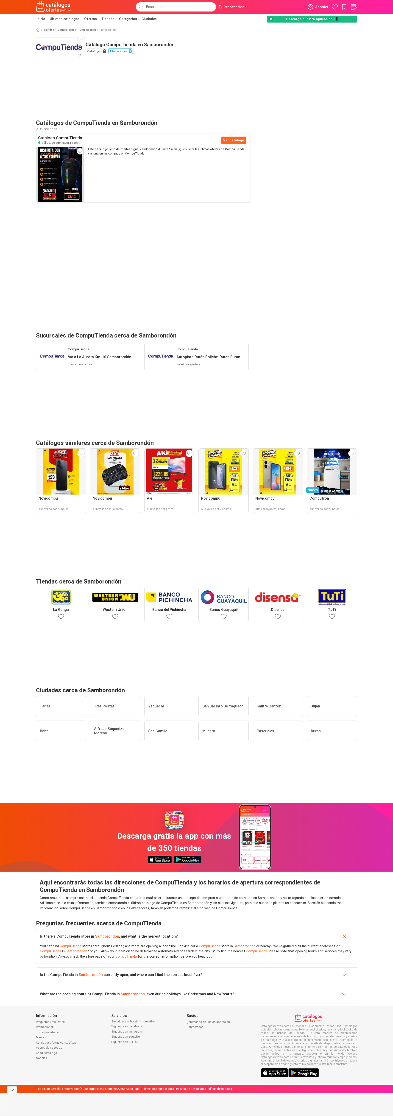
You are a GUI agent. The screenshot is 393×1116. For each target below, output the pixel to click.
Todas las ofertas (48, 1032)
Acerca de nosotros (49, 1047)
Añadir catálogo (46, 1053)
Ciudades (149, 19)
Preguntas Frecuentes (50, 1022)
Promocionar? (45, 1027)
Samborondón (107, 936)
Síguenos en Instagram (126, 1031)
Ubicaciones (88, 29)
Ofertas (90, 19)
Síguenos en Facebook (126, 1026)
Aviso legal (133, 1088)
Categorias (128, 19)
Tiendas (107, 19)
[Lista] (353, 7)
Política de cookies (219, 1088)
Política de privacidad (190, 1088)
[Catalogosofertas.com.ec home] (54, 7)
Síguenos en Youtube (125, 1036)
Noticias (41, 1058)
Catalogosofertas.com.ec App (56, 1042)
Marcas (41, 1037)
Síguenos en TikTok (124, 1042)
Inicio (40, 19)
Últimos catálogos (65, 19)
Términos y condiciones (158, 1088)
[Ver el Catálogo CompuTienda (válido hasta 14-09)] (60, 174)
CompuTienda (67, 29)
